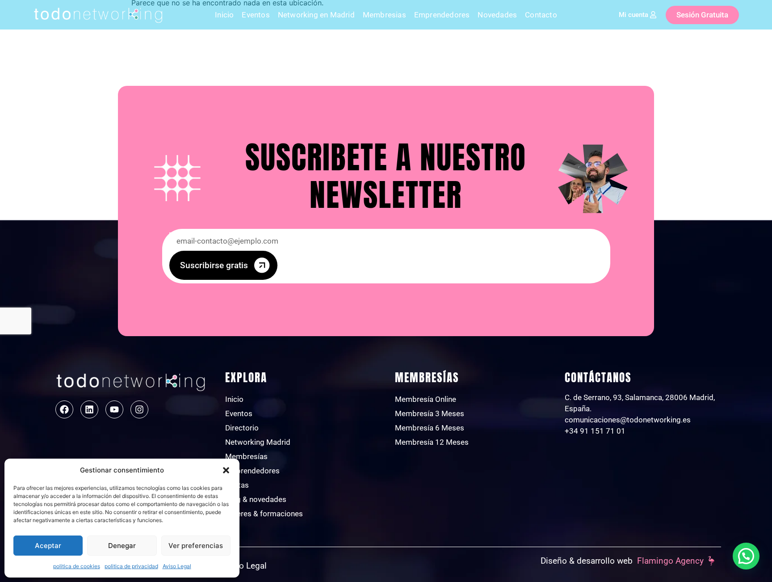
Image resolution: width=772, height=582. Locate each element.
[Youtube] (114, 409)
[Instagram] (139, 409)
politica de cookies (76, 566)
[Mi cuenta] (653, 14)
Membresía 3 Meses (429, 413)
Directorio (242, 427)
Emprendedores (442, 14)
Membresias (384, 14)
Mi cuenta (633, 15)
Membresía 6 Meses (429, 427)
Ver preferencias (195, 545)
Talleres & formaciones (264, 513)
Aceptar (48, 545)
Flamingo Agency (670, 561)
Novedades (497, 14)
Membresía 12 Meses (432, 442)
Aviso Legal (177, 566)
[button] (226, 470)
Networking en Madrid (316, 14)
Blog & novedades (255, 499)
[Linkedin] (89, 409)
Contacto (541, 14)
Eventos (255, 14)
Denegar (122, 545)
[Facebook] (64, 409)
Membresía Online (425, 399)
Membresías (246, 456)
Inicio (224, 14)
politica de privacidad (131, 566)
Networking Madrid (257, 442)
